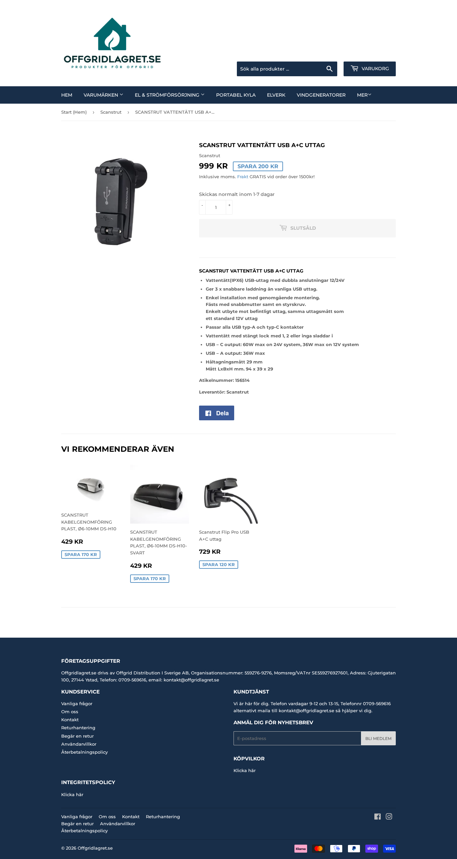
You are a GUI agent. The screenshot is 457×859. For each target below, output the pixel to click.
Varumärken (101, 95)
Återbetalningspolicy (84, 752)
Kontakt (70, 719)
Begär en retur (77, 736)
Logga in (342, 53)
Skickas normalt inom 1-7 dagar (237, 194)
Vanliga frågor (76, 703)
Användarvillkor (78, 744)
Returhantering (78, 727)
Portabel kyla (236, 95)
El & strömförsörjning (168, 95)
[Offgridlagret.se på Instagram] (389, 817)
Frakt (242, 176)
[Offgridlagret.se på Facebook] (377, 817)
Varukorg (374, 69)
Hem (66, 95)
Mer (362, 95)
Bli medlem (378, 738)
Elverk (276, 95)
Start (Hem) (74, 112)
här (252, 770)
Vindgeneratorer (321, 95)
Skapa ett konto (380, 53)
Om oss (69, 711)
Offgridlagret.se (95, 848)
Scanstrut (110, 112)
